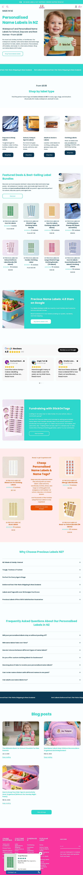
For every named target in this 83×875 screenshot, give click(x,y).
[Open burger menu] (3, 7)
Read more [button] (9, 376)
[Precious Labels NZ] (41, 7)
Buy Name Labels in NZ (41, 321)
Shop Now (8, 155)
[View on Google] (7, 362)
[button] (80, 7)
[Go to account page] (76, 7)
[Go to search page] (7, 7)
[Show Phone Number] (39, 872)
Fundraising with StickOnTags (49, 408)
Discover (12, 196)
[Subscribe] (79, 846)
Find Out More (39, 433)
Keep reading (6, 757)
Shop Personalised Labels (13, 54)
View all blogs (41, 812)
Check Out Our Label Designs (41, 508)
